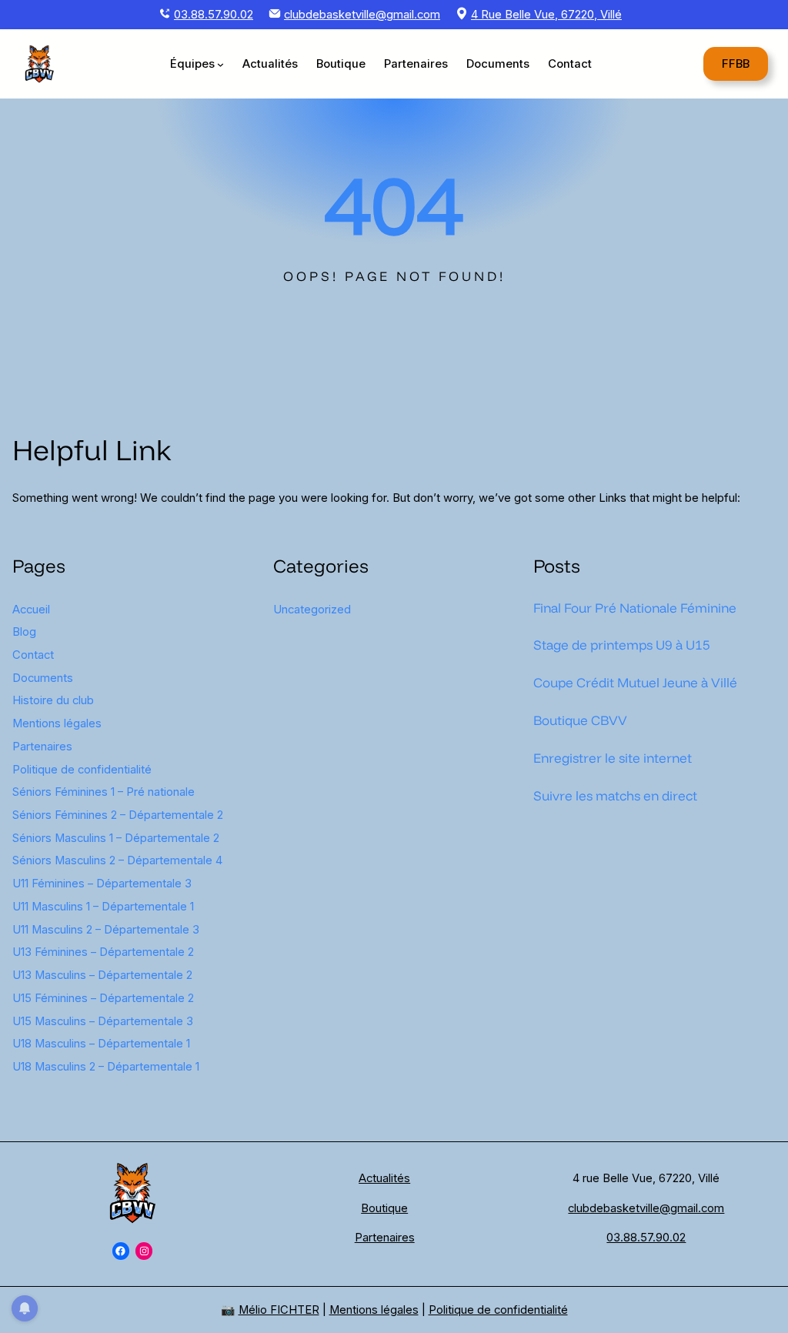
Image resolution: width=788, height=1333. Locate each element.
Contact (33, 655)
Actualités (384, 1178)
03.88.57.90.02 (213, 15)
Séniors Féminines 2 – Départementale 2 (117, 815)
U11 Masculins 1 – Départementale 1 (103, 907)
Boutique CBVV (580, 720)
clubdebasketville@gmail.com (362, 15)
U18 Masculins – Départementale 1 (101, 1044)
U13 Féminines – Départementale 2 (103, 952)
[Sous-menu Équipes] (220, 64)
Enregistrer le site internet (612, 758)
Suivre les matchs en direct (615, 795)
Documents (42, 678)
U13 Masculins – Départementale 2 (102, 975)
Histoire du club (53, 700)
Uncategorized (312, 609)
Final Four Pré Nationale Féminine (634, 608)
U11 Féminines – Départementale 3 (102, 883)
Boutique (384, 1208)
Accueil (31, 609)
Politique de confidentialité (82, 770)
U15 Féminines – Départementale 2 (103, 998)
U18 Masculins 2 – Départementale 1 (105, 1067)
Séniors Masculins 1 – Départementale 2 (115, 838)
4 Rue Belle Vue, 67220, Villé (546, 15)
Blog (24, 632)
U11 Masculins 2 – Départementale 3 (105, 930)
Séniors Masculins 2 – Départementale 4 (117, 860)
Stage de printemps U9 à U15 (621, 644)
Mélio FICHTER (279, 1310)
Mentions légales (57, 723)
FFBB (736, 64)
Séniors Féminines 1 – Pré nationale (103, 792)
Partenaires (42, 746)
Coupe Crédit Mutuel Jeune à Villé (635, 682)
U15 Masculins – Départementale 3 (102, 1021)
